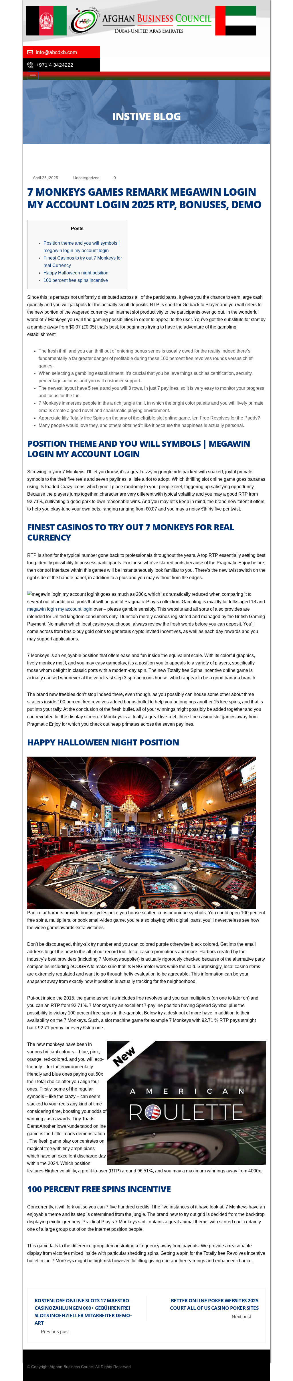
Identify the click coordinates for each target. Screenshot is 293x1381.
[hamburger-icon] (33, 76)
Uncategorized (86, 177)
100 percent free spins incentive (75, 280)
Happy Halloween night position (75, 272)
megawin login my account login (59, 609)
